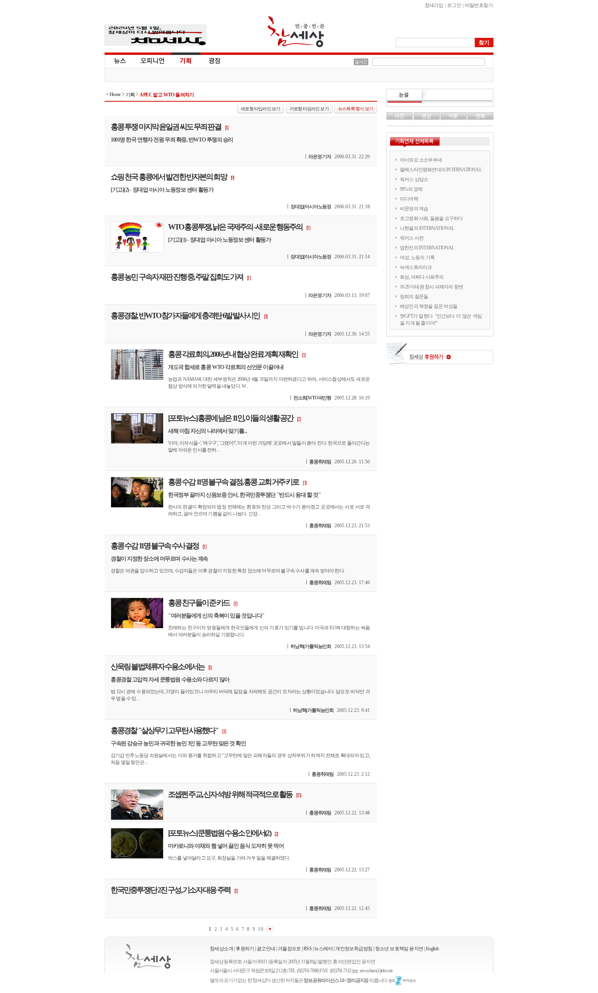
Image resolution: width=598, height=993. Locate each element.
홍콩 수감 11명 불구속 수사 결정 (155, 545)
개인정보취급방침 (353, 949)
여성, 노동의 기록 (417, 257)
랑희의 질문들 (414, 296)
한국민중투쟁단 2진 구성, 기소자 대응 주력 (170, 890)
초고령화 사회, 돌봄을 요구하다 (431, 218)
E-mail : (356, 971)
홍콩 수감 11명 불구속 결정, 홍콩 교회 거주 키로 (233, 482)
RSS (307, 949)
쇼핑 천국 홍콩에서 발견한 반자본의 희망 (169, 176)
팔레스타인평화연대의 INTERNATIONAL (441, 169)
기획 (186, 60)
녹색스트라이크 (416, 267)
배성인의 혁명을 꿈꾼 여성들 (428, 306)
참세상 (296, 31)
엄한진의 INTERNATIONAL (427, 248)
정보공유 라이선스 (402, 980)
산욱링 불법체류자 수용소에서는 (157, 666)
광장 (209, 60)
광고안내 (266, 949)
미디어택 (409, 199)
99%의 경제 (411, 189)
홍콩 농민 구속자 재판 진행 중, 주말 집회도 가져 (177, 277)
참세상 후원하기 (439, 356)
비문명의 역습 (414, 209)
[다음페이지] (269, 929)
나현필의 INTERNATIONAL (427, 228)
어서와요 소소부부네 (421, 160)
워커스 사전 (411, 238)
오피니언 (152, 60)
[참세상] (148, 956)
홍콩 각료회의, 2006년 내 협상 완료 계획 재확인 (233, 354)
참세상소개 (221, 949)
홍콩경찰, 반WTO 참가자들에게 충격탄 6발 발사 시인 (185, 315)
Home (115, 94)
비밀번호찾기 (479, 5)
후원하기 (245, 949)
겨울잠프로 (289, 949)
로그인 (454, 5)
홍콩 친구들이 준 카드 (198, 602)
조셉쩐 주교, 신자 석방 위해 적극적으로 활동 (230, 794)
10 (261, 929)
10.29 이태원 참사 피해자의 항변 (431, 287)
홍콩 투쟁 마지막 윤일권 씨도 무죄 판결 (166, 126)
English (432, 949)
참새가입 (434, 5)
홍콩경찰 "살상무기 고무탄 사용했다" (164, 730)
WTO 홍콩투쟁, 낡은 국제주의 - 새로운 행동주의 (235, 227)
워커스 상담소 (414, 179)
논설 (440, 96)
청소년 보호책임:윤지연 (399, 949)
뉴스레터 (323, 949)
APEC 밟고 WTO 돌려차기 (167, 95)
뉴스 (119, 60)
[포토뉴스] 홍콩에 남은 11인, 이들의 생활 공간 (230, 418)
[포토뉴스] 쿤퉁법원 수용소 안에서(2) (219, 833)
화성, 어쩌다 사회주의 (421, 277)
